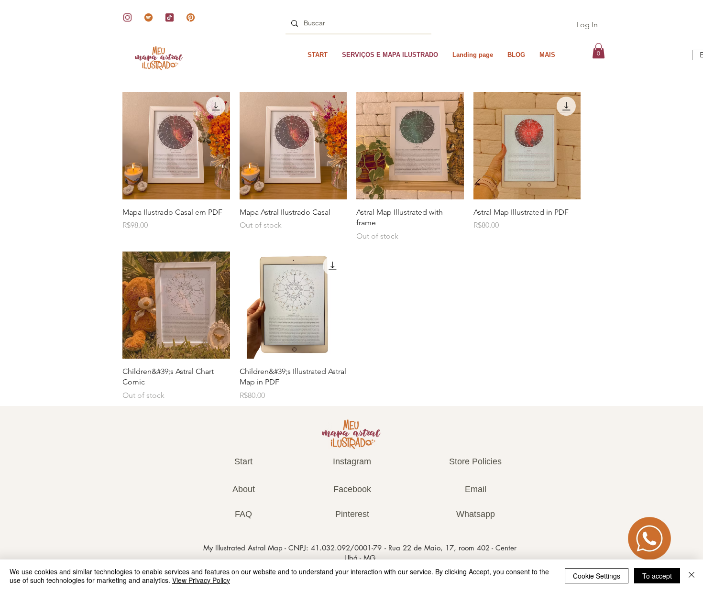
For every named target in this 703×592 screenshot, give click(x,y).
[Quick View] (176, 145)
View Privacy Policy (201, 580)
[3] (148, 17)
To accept (657, 576)
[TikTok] (169, 17)
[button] (598, 50)
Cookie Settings (596, 576)
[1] (190, 17)
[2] (127, 17)
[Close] (691, 575)
